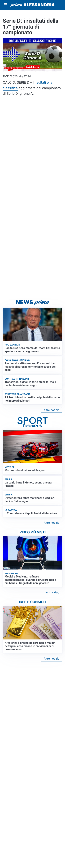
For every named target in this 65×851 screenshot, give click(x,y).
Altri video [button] (52, 592)
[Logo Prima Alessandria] (32, 4)
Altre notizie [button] (51, 410)
